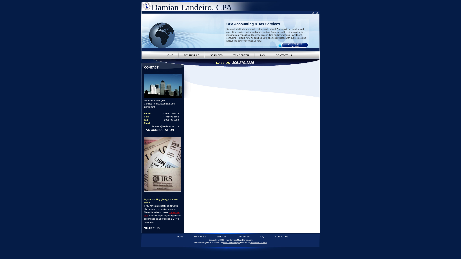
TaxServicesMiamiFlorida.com (239, 240)
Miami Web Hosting (258, 242)
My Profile (191, 55)
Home (169, 55)
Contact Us (284, 55)
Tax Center (241, 55)
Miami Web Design (231, 242)
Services (216, 55)
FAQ (262, 55)
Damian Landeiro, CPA (191, 7)
